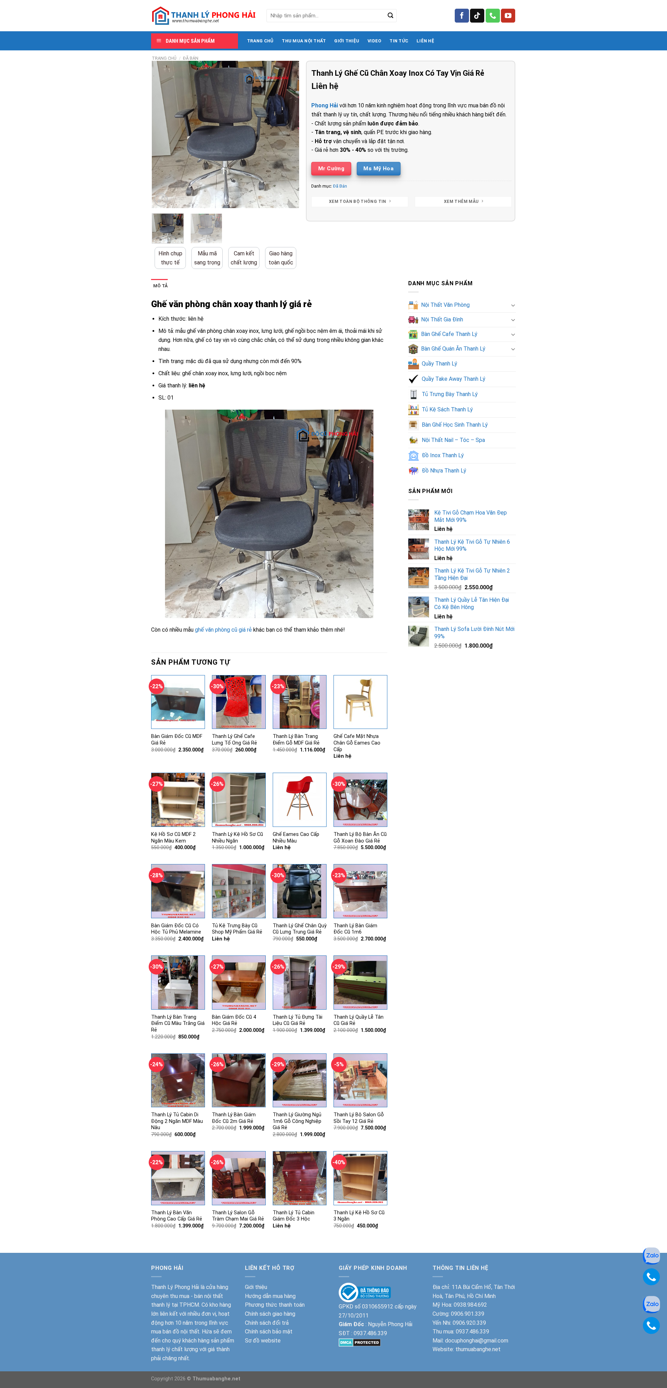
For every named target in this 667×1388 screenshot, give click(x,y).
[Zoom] (161, 200)
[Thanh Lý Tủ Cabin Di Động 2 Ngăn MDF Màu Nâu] (178, 1080)
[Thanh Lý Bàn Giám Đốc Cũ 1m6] (360, 891)
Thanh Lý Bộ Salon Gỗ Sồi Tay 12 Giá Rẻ (359, 1118)
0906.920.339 (469, 1323)
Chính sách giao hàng (270, 1314)
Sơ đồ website (263, 1340)
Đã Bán (190, 58)
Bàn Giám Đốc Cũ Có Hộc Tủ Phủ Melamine (176, 929)
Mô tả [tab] (160, 285)
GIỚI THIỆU (346, 40)
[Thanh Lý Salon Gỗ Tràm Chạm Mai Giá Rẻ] (239, 1178)
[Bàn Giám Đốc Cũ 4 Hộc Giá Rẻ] (239, 982)
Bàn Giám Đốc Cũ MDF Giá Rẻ (176, 739)
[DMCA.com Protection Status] (360, 1342)
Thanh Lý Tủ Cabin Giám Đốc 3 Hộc (293, 1216)
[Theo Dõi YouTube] (508, 16)
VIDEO (374, 40)
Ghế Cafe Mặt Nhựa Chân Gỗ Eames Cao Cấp (357, 742)
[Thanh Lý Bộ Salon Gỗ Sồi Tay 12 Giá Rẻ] (360, 1080)
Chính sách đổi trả (267, 1323)
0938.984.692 (470, 1304)
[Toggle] (513, 305)
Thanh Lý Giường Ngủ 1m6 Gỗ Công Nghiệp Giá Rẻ (297, 1121)
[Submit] (390, 16)
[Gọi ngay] (651, 1276)
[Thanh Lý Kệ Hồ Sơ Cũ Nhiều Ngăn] (239, 800)
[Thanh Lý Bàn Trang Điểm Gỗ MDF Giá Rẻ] (300, 702)
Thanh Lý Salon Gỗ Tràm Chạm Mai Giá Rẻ (238, 1216)
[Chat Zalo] (651, 1255)
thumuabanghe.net (478, 1349)
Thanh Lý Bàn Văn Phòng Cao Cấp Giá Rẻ (176, 1216)
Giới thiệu (256, 1287)
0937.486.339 (370, 1333)
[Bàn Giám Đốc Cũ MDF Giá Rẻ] (178, 702)
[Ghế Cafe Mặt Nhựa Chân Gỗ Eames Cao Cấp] (360, 702)
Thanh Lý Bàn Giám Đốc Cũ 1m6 (355, 929)
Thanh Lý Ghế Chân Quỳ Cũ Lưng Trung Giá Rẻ (300, 929)
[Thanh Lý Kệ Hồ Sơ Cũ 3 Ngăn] (360, 1178)
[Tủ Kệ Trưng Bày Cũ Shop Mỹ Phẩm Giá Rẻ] (239, 891)
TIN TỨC (398, 40)
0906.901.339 (467, 1314)
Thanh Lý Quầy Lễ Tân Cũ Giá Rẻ (359, 1020)
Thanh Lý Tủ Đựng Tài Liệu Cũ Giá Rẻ (297, 1020)
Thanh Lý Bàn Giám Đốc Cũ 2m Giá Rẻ (234, 1118)
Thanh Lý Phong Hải (175, 1287)
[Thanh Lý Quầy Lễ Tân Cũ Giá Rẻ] (360, 982)
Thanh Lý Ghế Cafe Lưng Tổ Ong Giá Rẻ (234, 739)
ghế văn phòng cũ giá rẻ (223, 629)
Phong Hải (324, 105)
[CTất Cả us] (493, 16)
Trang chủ (164, 58)
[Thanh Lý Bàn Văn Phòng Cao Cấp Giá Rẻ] (178, 1178)
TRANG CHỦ (260, 40)
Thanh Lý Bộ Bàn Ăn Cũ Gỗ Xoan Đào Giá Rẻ (360, 837)
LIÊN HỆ (425, 40)
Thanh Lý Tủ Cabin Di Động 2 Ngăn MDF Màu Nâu (177, 1121)
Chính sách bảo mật (269, 1331)
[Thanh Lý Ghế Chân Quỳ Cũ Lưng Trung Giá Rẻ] (300, 891)
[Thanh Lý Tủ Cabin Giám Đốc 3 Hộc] (300, 1178)
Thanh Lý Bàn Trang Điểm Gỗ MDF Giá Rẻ (296, 739)
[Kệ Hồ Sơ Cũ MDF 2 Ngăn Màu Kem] (178, 800)
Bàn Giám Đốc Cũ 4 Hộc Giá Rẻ (234, 1020)
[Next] (287, 134)
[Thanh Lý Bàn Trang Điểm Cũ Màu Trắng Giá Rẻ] (178, 982)
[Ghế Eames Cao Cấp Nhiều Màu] (300, 800)
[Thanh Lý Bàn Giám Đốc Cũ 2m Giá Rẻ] (239, 1080)
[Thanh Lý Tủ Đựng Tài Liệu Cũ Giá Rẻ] (300, 982)
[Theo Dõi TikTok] (477, 16)
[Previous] (163, 134)
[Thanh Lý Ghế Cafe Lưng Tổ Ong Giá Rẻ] (239, 702)
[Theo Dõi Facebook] (462, 16)
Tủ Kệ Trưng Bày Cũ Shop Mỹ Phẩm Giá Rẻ (237, 929)
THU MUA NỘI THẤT (304, 40)
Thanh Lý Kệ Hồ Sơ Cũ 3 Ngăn (359, 1216)
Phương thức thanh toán (275, 1304)
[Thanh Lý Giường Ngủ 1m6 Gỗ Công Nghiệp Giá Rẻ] (300, 1080)
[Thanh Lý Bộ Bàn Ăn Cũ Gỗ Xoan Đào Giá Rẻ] (360, 800)
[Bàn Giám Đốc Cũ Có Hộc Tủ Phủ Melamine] (178, 891)
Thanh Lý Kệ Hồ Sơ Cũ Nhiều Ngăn (237, 837)
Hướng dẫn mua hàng (270, 1296)
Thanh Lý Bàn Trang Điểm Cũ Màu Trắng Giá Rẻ (178, 1023)
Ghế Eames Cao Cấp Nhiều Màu (296, 837)
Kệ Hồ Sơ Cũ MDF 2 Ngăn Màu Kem (173, 837)
